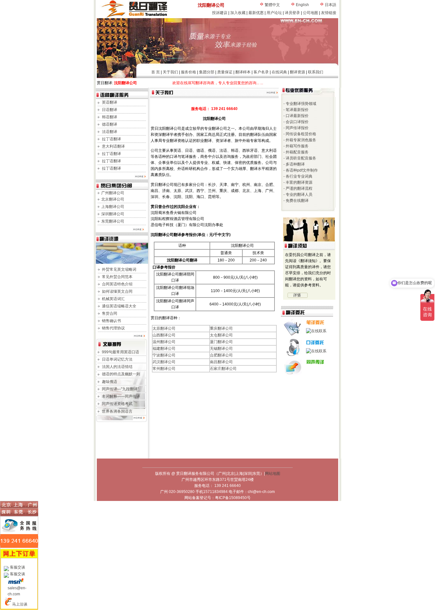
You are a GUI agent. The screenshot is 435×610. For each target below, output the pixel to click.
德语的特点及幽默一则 (121, 374)
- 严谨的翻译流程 (297, 188)
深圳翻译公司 (112, 214)
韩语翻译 (109, 117)
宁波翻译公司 (164, 355)
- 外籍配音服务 (296, 152)
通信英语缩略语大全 (119, 306)
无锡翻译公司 (221, 348)
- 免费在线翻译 (296, 200)
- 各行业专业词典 (297, 176)
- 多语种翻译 (294, 164)
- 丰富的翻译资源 (297, 182)
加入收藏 (238, 13)
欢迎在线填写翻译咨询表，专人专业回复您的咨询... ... (202, 83)
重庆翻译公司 (221, 328)
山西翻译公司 (164, 335)
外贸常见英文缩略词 (119, 269)
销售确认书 (111, 321)
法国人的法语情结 (117, 366)
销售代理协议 (113, 328)
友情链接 (328, 13)
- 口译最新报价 (296, 116)
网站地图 (272, 473)
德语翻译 (109, 124)
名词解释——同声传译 (121, 396)
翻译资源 (297, 72)
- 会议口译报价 (296, 122)
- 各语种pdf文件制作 (300, 170)
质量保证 (224, 72)
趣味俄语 (109, 381)
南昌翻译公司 (221, 362)
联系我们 (315, 72)
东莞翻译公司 (112, 221)
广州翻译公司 (112, 193)
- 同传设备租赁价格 (299, 134)
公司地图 (310, 13)
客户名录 (261, 72)
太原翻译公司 (164, 328)
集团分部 (206, 72)
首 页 (155, 72)
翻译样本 (243, 72)
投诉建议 (219, 13)
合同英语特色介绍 (117, 284)
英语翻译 (109, 102)
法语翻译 (109, 131)
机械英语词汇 (113, 299)
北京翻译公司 (112, 199)
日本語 (330, 5)
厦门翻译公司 (221, 342)
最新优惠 (256, 13)
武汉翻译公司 (164, 362)
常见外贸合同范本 (117, 277)
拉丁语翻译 (111, 139)
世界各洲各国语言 (117, 411)
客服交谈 (17, 567)
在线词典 (279, 72)
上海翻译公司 (112, 206)
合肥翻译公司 (221, 355)
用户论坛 (274, 13)
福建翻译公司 (164, 348)
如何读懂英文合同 (117, 291)
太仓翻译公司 (221, 335)
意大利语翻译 (113, 146)
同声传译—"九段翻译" (120, 389)
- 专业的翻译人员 (297, 194)
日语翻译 (109, 109)
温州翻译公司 (164, 342)
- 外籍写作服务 (296, 146)
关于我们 (170, 72)
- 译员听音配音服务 (299, 158)
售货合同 (109, 313)
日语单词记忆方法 (117, 359)
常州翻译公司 (164, 368)
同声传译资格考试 (117, 403)
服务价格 (188, 72)
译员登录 (292, 13)
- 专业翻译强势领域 (299, 103)
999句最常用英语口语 (120, 352)
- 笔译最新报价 (296, 109)
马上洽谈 (19, 604)
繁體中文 (272, 5)
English (302, 5)
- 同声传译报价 (296, 128)
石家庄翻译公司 (223, 368)
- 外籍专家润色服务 (299, 140)
